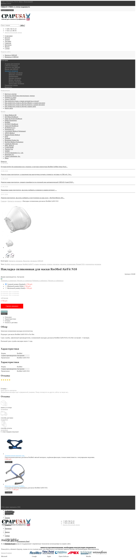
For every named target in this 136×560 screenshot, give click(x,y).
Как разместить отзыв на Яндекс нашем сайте (20, 106)
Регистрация (28, 1)
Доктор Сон (9, 149)
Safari (49, 553)
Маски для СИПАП (11, 69)
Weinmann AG (9, 129)
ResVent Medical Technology (14, 142)
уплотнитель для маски (93, 264)
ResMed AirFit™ (28, 264)
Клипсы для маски (15, 82)
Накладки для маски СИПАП (33, 261)
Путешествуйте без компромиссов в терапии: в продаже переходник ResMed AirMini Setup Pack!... (34, 167)
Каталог (7, 37)
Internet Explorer (6, 553)
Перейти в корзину (7, 10)
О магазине (9, 36)
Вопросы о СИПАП (11, 57)
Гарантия (8, 43)
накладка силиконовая (67, 264)
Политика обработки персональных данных (20, 96)
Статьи (7, 48)
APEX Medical (10, 133)
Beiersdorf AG (9, 154)
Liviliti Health (9, 147)
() (9, 512)
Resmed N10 (80, 264)
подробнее (4, 409)
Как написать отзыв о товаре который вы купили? (22, 101)
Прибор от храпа (10, 97)
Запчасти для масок (11, 71)
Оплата (7, 39)
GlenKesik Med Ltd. (11, 144)
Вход (21, 1)
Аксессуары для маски (16, 83)
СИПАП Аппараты (11, 65)
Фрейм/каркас (13, 76)
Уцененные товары (11, 85)
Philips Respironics (11, 120)
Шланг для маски (15, 80)
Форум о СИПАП (11, 55)
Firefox (88, 553)
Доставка (8, 41)
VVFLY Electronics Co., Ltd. (14, 153)
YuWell (7, 151)
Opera (61, 553)
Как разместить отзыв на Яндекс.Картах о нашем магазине (25, 104)
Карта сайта (9, 108)
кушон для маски (40, 264)
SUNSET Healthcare (11, 124)
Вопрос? (4, 313)
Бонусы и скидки (11, 94)
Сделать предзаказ (12, 306)
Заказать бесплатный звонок (13, 32)
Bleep (6, 158)
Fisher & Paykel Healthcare (13, 118)
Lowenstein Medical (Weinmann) (15, 131)
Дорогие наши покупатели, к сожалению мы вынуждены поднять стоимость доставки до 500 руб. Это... (36, 174)
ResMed (7, 122)
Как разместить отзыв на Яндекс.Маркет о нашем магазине (25, 103)
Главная (3, 201)
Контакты (8, 45)
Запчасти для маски (14, 201)
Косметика (8, 87)
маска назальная (16, 264)
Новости (4, 161)
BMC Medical (9, 145)
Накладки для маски (16, 73)
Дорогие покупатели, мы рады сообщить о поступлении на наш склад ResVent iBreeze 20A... (33, 198)
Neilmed (7, 138)
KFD (6, 136)
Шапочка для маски (15, 74)
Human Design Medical (12, 135)
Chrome (34, 553)
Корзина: (6, 3)
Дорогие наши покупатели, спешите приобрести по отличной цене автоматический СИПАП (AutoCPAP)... (37, 182)
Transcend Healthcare (11, 126)
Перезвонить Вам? (23, 541)
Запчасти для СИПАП (12, 67)
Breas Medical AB (10, 115)
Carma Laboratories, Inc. (12, 156)
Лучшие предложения (12, 64)
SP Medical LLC (10, 127)
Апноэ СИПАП (10, 99)
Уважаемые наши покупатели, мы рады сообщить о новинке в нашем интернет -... (29, 190)
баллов (4, 298)
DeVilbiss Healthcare (11, 117)
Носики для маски (15, 78)
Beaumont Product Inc (12, 140)
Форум (7, 46)
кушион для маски (53, 264)
